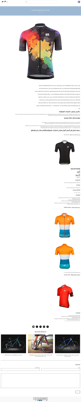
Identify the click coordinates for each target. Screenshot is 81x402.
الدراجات (72, 127)
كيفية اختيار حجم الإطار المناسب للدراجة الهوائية (13, 355)
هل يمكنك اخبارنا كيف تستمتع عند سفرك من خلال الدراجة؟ (72, 320)
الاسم (79, 367)
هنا (64, 272)
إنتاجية (52, 105)
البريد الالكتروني (37, 367)
